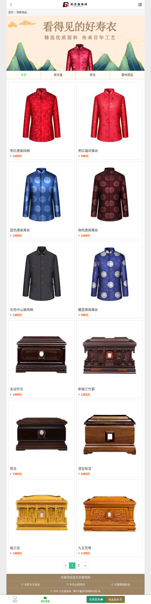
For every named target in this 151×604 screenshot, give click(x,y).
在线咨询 (94, 599)
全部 (24, 74)
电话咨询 (114, 599)
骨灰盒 (58, 74)
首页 (10, 12)
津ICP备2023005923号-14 (86, 591)
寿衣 (93, 74)
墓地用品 (127, 74)
